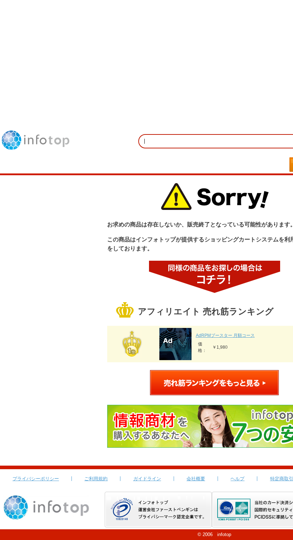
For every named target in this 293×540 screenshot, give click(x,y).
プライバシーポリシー (36, 478)
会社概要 (196, 478)
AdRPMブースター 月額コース (225, 335)
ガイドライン (147, 478)
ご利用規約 (96, 478)
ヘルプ (237, 478)
